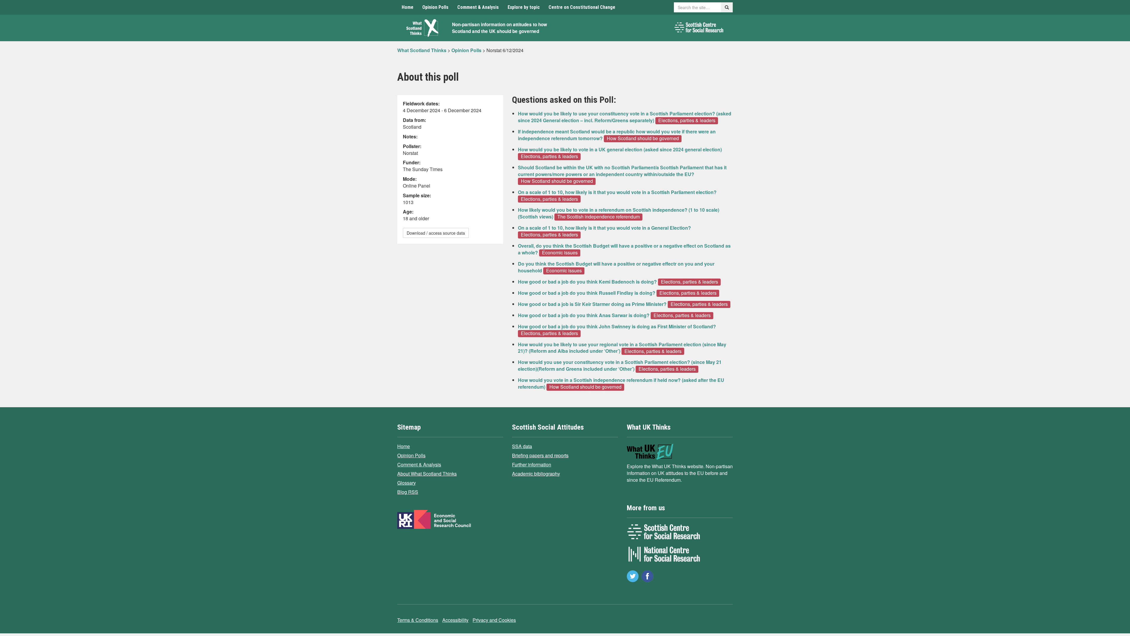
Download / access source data (436, 233)
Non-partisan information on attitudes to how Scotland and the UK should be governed (499, 27)
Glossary (406, 482)
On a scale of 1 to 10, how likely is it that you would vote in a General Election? (604, 227)
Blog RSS (407, 491)
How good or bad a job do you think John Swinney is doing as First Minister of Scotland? (617, 326)
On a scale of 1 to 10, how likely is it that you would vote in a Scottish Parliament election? (617, 192)
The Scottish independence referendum (598, 216)
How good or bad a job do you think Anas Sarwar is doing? (583, 315)
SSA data (522, 446)
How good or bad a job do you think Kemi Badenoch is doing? (587, 281)
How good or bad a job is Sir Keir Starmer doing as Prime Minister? (592, 304)
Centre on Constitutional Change (582, 7)
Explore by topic (524, 7)
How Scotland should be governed (643, 138)
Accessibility (455, 620)
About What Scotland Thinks (427, 473)
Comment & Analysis (478, 7)
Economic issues (560, 252)
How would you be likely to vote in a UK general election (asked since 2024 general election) (620, 149)
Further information (531, 464)
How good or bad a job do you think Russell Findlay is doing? (586, 292)
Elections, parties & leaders (686, 120)
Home (407, 7)
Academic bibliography (536, 473)
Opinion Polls (435, 7)
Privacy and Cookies (494, 620)
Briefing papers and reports (540, 455)
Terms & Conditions (417, 620)
